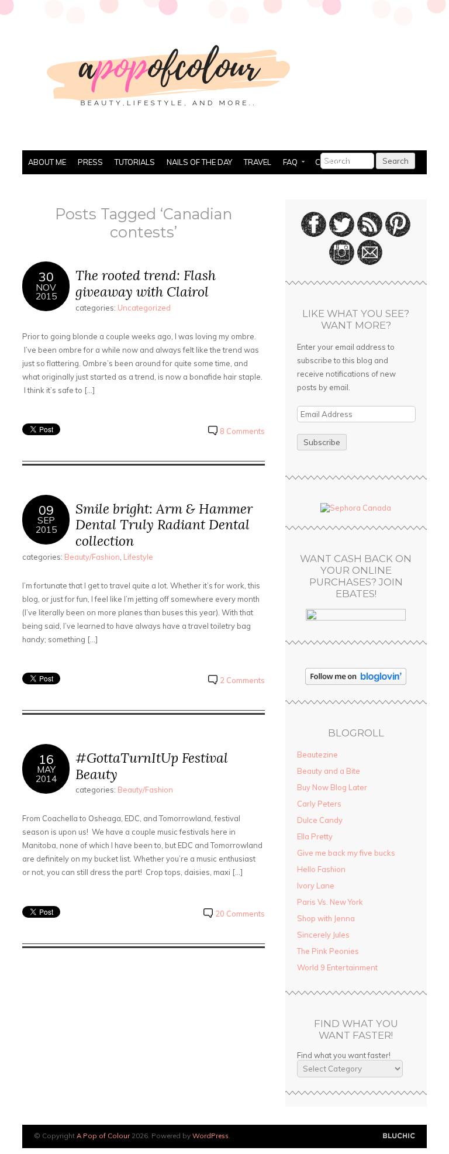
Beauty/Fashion (92, 557)
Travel (257, 162)
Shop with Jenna (326, 918)
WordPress (210, 1135)
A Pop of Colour (103, 1135)
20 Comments (240, 913)
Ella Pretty (315, 836)
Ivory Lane (315, 885)
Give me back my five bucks (346, 852)
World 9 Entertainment (337, 967)
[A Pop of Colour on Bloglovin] (355, 682)
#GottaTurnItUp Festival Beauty (151, 766)
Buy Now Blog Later (332, 787)
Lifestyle (138, 557)
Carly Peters (319, 803)
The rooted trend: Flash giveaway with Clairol (145, 283)
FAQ (287, 163)
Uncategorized (144, 307)
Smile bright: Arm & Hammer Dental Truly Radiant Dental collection (164, 524)
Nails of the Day (199, 162)
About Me (47, 162)
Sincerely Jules (323, 934)
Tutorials (135, 162)
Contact (332, 162)
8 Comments (242, 431)
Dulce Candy (320, 820)
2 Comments (242, 680)
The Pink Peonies (328, 951)
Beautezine (317, 754)
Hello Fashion (321, 869)
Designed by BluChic (399, 1136)
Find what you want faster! (344, 1055)
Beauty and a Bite (328, 771)
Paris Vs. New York (330, 902)
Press (90, 162)
